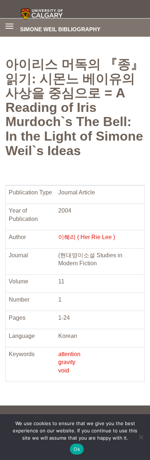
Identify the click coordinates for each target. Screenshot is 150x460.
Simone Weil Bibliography (60, 29)
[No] (141, 437)
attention (69, 354)
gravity (66, 362)
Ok (77, 449)
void (63, 370)
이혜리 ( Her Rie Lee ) (86, 237)
